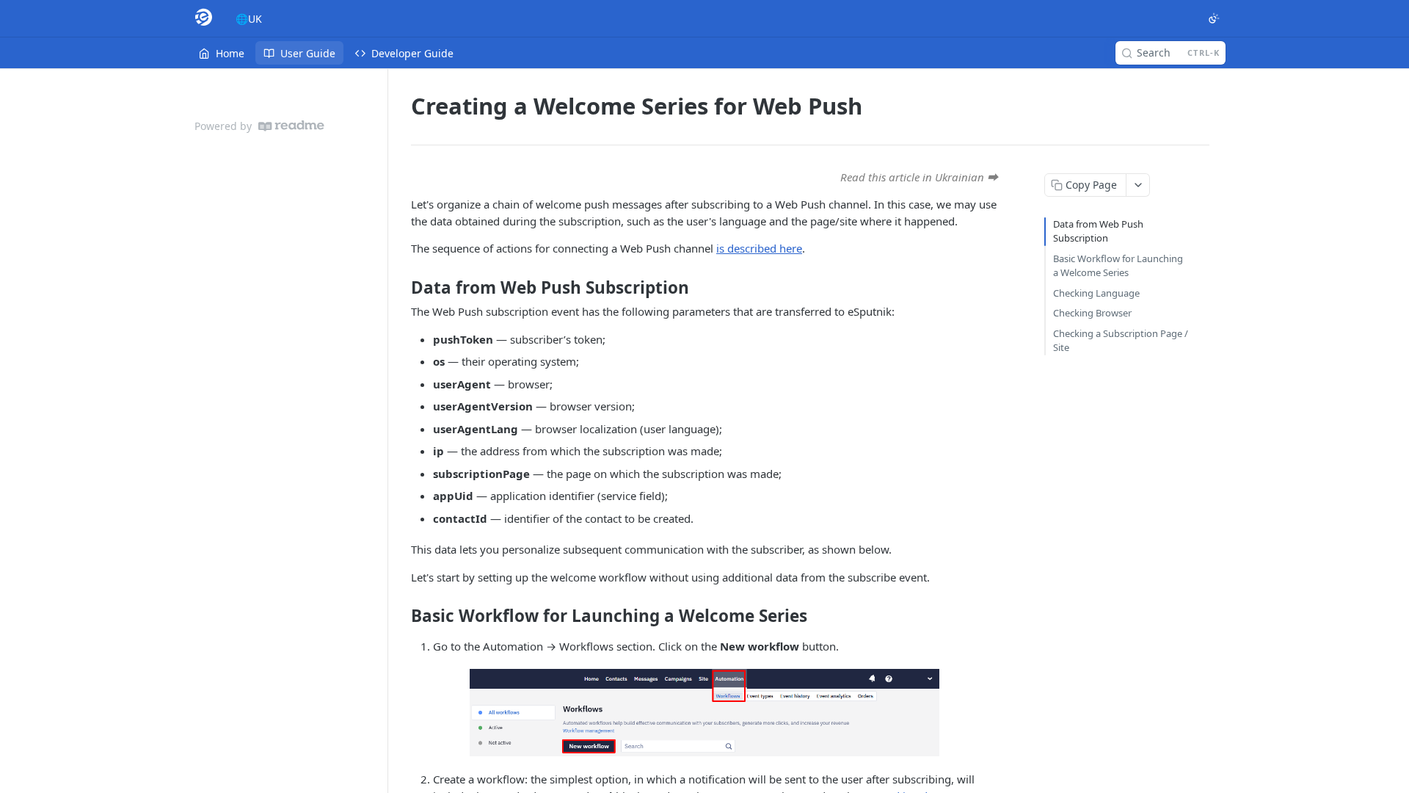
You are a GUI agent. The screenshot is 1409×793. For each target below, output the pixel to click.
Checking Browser (1092, 312)
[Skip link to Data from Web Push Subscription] (401, 288)
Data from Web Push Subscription (1098, 231)
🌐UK (249, 19)
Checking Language (1096, 293)
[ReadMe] (291, 125)
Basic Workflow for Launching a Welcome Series (1118, 266)
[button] (704, 712)
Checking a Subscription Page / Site (1120, 341)
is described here (759, 248)
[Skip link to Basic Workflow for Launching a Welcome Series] (401, 616)
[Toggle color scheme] (1214, 18)
